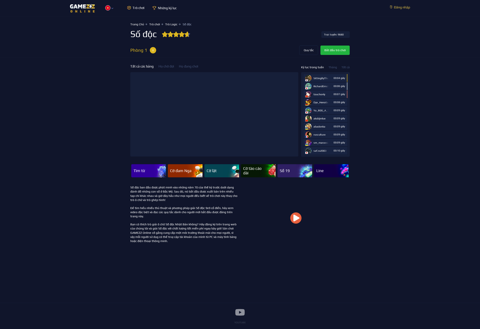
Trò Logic (171, 24)
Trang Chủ (137, 24)
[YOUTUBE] (240, 312)
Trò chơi (154, 24)
